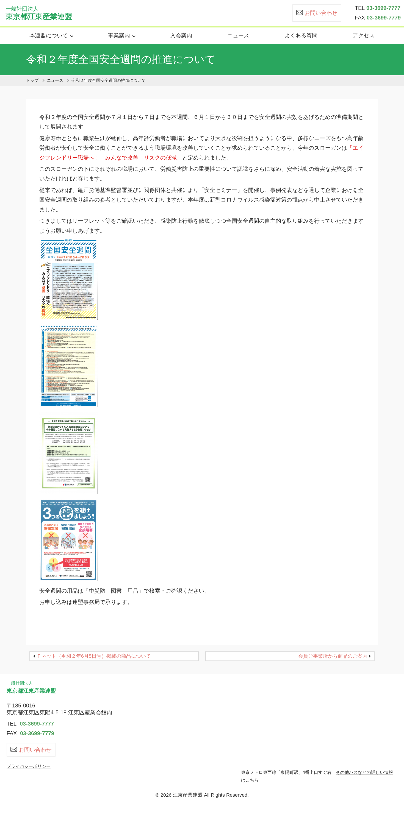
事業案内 (119, 35)
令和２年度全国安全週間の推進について (108, 80)
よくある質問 (300, 35)
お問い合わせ (321, 13)
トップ (32, 80)
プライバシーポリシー (29, 766)
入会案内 (181, 35)
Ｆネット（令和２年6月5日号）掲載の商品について (94, 656)
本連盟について (48, 35)
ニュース (238, 35)
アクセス (364, 35)
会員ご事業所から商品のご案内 (332, 656)
